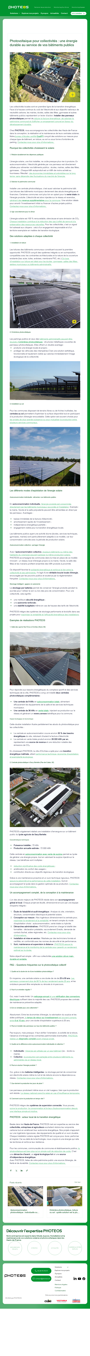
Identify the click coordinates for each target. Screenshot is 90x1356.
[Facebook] (84, 1279)
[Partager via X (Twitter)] (16, 1170)
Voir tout (77, 1182)
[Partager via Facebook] (11, 1170)
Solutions (58, 1267)
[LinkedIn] (75, 1279)
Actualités (58, 1277)
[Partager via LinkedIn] (22, 1170)
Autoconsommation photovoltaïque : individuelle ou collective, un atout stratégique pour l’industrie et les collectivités (24, 1211)
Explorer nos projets (62, 1270)
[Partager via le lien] (27, 1170)
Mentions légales (61, 1284)
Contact (58, 1280)
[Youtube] (79, 1279)
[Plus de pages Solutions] (19, 13)
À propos (58, 1274)
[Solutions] (68, 1267)
